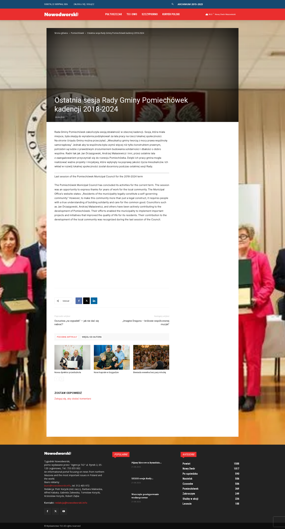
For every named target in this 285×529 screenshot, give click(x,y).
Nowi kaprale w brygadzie (106, 372)
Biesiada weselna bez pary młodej (149, 372)
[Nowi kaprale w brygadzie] (112, 357)
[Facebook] (79, 300)
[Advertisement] (111, 249)
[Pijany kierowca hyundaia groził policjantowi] (120, 467)
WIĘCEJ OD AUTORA (92, 337)
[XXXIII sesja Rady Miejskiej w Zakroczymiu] (120, 483)
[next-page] (62, 379)
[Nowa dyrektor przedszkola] (72, 357)
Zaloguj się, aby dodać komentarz (72, 398)
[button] (172, 4)
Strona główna (61, 33)
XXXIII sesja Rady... (142, 478)
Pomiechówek (77, 33)
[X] (86, 300)
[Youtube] (63, 511)
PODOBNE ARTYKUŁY (67, 337)
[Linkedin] (94, 300)
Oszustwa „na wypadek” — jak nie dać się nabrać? (76, 322)
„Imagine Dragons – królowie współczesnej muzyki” (146, 322)
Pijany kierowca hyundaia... (146, 462)
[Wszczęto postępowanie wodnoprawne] (120, 498)
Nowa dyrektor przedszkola (67, 372)
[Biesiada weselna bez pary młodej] (151, 357)
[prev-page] (56, 379)
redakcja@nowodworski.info (71, 502)
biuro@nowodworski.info (57, 485)
